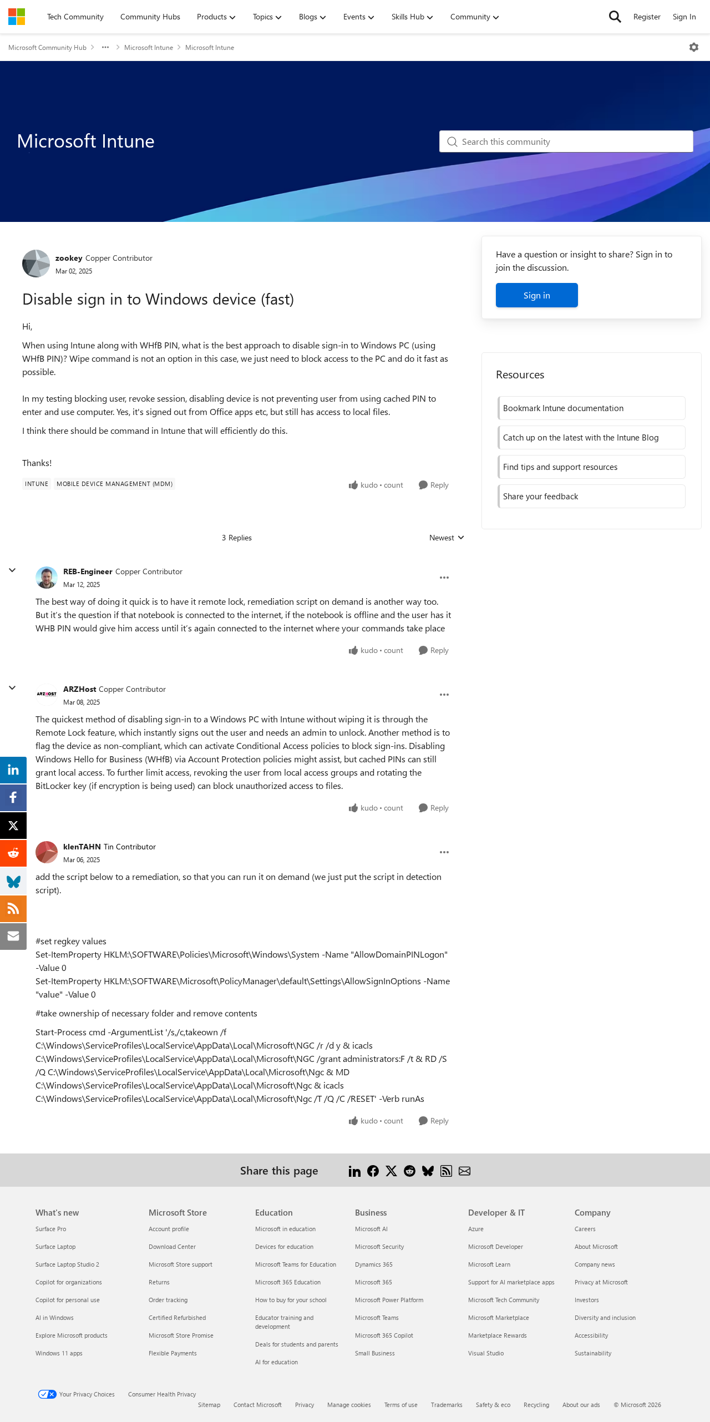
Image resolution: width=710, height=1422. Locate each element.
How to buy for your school (291, 1300)
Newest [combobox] (447, 537)
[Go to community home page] (16, 16)
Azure (476, 1228)
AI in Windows (55, 1317)
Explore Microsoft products (72, 1335)
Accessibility (591, 1335)
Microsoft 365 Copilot (384, 1335)
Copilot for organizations (69, 1282)
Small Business (375, 1353)
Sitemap (209, 1404)
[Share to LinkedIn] (355, 1170)
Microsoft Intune (148, 47)
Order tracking (168, 1300)
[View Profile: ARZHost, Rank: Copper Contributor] (47, 695)
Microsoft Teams (377, 1317)
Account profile (169, 1228)
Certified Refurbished (177, 1317)
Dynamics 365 (374, 1264)
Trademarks (447, 1404)
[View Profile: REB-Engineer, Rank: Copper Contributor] (47, 577)
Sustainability (593, 1353)
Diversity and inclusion (605, 1317)
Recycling (536, 1404)
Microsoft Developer (495, 1246)
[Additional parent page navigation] (105, 47)
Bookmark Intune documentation (563, 407)
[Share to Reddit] (409, 1170)
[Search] (615, 16)
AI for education (276, 1362)
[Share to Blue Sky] (428, 1170)
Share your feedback (540, 496)
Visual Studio (486, 1353)
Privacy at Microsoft (601, 1282)
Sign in (537, 295)
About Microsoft (596, 1246)
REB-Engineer (88, 571)
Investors (587, 1300)
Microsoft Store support (180, 1264)
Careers (585, 1228)
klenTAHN (82, 846)
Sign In (684, 16)
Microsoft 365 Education (288, 1282)
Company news (595, 1264)
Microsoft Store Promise (181, 1335)
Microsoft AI (371, 1228)
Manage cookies (349, 1404)
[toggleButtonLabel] (694, 47)
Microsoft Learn (489, 1264)
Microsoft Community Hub (47, 47)
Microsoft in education (285, 1228)
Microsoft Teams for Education (295, 1264)
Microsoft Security (379, 1246)
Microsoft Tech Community (503, 1300)
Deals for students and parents (296, 1344)
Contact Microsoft (258, 1404)
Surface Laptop (55, 1246)
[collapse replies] (12, 570)
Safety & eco (493, 1404)
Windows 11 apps (59, 1353)
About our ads (581, 1404)
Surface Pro (51, 1228)
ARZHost (79, 689)
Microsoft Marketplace (498, 1317)
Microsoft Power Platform (389, 1300)
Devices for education (284, 1246)
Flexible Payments (173, 1353)
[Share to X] (391, 1170)
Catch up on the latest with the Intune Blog (581, 437)
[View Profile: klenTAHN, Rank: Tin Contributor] (47, 852)
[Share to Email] (464, 1170)
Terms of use (401, 1404)
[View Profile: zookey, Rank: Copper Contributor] (36, 263)
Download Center (172, 1246)
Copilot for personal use (68, 1300)
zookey (69, 257)
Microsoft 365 (373, 1282)
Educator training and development (284, 1321)
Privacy (304, 1404)
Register (647, 16)
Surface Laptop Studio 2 (67, 1264)
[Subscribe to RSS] (446, 1170)
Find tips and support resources (560, 466)
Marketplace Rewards (497, 1335)
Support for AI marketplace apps (511, 1282)
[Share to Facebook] (373, 1170)
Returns (159, 1282)
